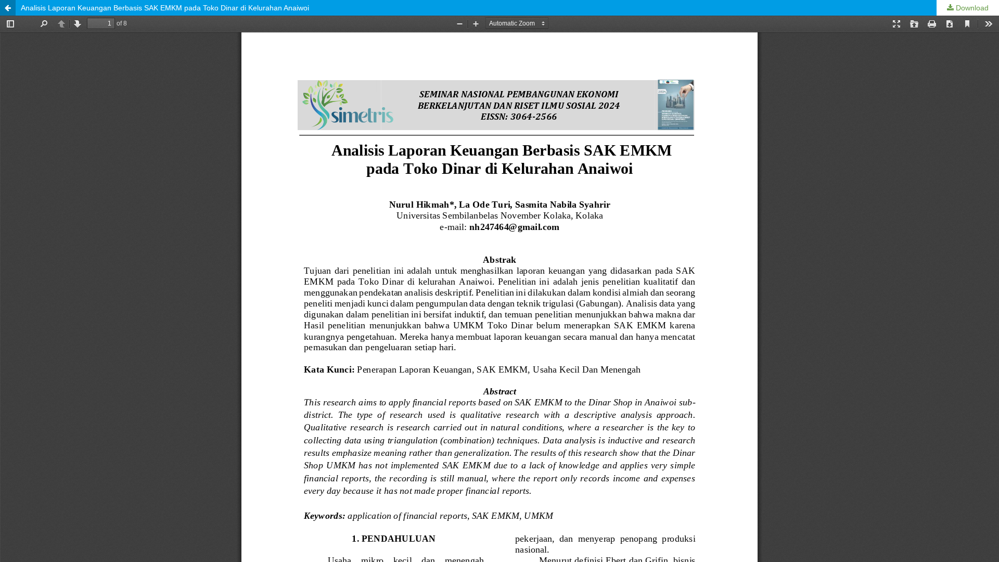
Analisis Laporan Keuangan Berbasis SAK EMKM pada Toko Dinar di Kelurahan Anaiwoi (165, 8)
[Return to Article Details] (8, 8)
